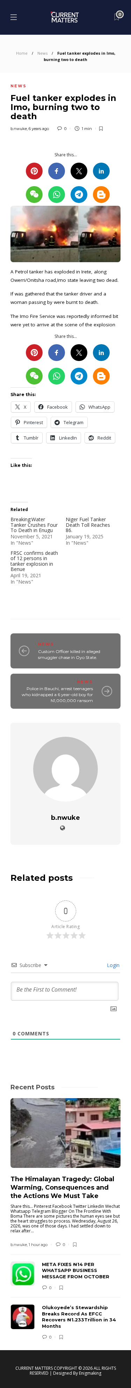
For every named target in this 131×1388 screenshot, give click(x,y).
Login (112, 965)
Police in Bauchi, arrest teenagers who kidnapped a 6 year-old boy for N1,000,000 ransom (57, 694)
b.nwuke (18, 128)
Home (22, 53)
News (42, 53)
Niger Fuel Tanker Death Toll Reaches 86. (88, 524)
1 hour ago (38, 1244)
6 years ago (39, 128)
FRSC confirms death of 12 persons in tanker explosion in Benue (34, 561)
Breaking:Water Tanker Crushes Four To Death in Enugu (34, 524)
